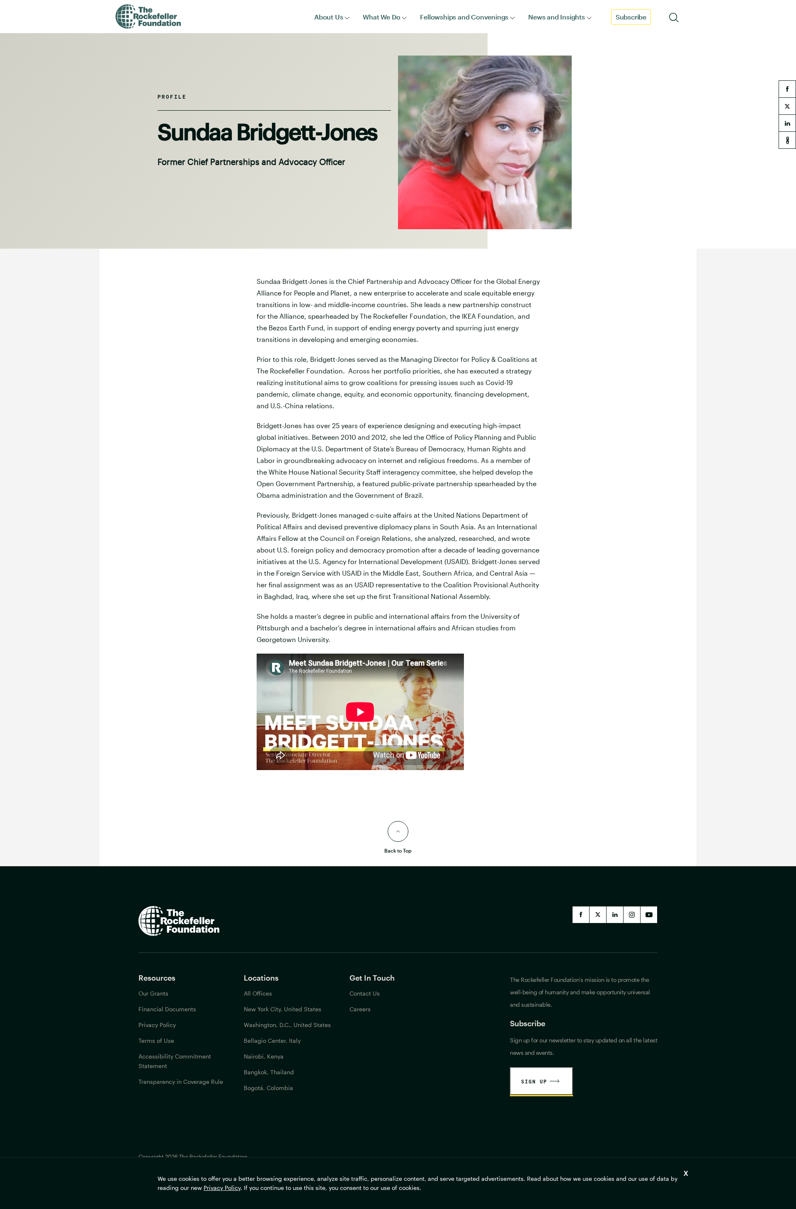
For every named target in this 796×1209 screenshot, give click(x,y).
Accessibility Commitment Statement (174, 1061)
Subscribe (631, 17)
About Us (328, 17)
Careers (360, 1009)
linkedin (787, 123)
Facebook (581, 914)
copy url (787, 140)
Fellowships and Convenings (464, 17)
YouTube (649, 914)
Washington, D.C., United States (287, 1024)
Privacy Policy (222, 1187)
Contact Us (364, 993)
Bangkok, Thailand (269, 1072)
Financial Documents (167, 1009)
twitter (787, 106)
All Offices (258, 993)
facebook (787, 89)
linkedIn (615, 914)
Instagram (632, 914)
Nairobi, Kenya (264, 1056)
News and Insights (556, 17)
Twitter (598, 914)
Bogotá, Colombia (268, 1087)
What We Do (381, 17)
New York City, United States (282, 1009)
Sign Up (534, 1081)
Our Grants (153, 993)
